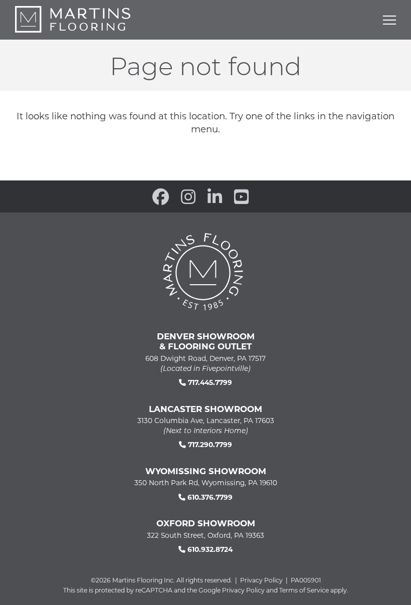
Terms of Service (304, 590)
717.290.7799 (209, 444)
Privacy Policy (261, 580)
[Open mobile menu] (389, 20)
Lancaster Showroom (205, 408)
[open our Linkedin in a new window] (215, 196)
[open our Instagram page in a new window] (188, 196)
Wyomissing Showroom (205, 470)
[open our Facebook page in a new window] (160, 196)
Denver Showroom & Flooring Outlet (206, 340)
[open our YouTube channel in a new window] (241, 196)
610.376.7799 (209, 497)
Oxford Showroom (205, 522)
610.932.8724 (209, 549)
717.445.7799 (209, 382)
